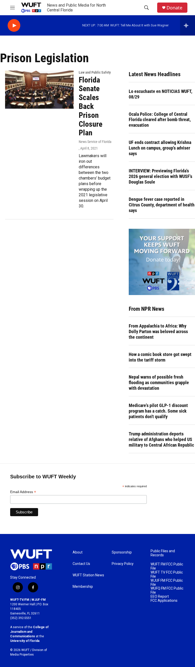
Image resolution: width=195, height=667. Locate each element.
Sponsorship (122, 552)
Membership (83, 587)
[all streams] (187, 25)
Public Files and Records (163, 553)
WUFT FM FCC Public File (167, 566)
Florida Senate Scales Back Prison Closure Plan (90, 106)
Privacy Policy (123, 564)
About (78, 552)
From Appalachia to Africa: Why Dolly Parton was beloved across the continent (158, 331)
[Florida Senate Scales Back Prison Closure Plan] (39, 90)
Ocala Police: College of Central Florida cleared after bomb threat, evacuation (160, 119)
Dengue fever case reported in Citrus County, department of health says (161, 205)
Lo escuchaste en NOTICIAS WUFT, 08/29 (160, 94)
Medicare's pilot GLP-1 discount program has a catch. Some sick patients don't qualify (158, 411)
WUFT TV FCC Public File (167, 574)
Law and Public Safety (95, 72)
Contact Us (81, 564)
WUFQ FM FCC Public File (167, 590)
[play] (14, 25)
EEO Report (160, 596)
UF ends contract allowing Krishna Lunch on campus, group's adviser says (160, 148)
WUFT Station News (88, 575)
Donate (174, 7)
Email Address (23, 492)
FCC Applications (164, 601)
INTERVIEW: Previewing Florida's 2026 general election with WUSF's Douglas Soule (160, 176)
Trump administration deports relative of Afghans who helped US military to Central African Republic (161, 439)
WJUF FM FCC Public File (167, 583)
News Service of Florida (95, 142)
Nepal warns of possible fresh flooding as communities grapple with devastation (159, 382)
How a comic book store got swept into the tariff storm (160, 357)
